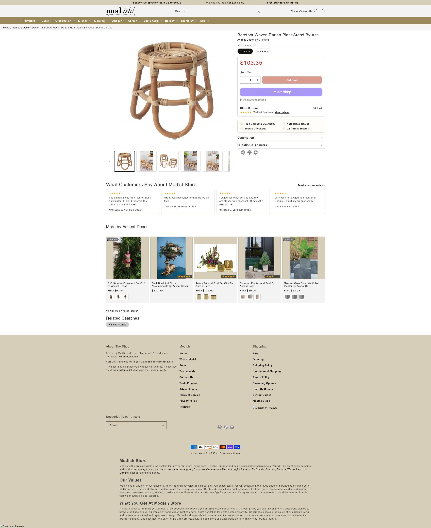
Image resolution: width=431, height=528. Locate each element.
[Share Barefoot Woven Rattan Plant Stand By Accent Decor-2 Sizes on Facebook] (242, 152)
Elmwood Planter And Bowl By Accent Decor (257, 284)
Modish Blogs (261, 400)
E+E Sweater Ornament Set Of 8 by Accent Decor (126, 284)
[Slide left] (109, 161)
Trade (294, 11)
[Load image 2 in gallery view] (146, 161)
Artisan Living (188, 389)
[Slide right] (233, 161)
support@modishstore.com (128, 370)
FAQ (255, 353)
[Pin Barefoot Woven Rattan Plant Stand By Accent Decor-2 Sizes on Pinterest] (255, 152)
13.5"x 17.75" (263, 51)
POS (213, 453)
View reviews (282, 112)
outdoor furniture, (135, 469)
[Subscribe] (163, 425)
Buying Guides (262, 395)
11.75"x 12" (245, 51)
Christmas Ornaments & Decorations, (215, 469)
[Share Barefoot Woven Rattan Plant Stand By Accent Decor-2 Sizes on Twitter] (248, 152)
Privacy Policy (188, 400)
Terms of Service (189, 395)
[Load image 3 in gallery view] (168, 161)
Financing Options (264, 383)
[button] (323, 10)
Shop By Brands (263, 389)
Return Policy (261, 377)
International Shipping (267, 371)
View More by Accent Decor (122, 310)
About (183, 353)
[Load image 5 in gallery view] (212, 161)
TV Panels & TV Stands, (251, 469)
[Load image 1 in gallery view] (124, 161)
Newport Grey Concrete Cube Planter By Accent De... (301, 284)
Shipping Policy (263, 365)
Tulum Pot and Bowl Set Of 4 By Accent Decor (214, 284)
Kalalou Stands (117, 324)
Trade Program (188, 383)
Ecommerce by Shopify (230, 453)
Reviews (184, 406)
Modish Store (204, 453)
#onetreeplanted (128, 356)
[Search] (258, 11)
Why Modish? (187, 359)
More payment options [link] (253, 99)
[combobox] (217, 11)
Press (182, 365)
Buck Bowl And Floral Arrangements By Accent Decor (170, 284)
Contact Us (305, 11)
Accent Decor (245, 39)
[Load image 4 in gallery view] (190, 161)
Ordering (258, 359)
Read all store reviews (311, 185)
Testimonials (187, 371)
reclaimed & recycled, (180, 469)
